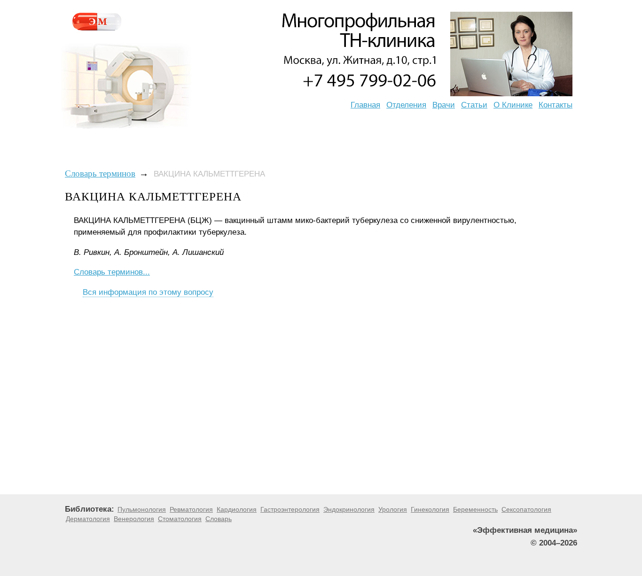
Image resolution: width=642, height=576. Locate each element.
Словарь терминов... (112, 272)
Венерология (134, 518)
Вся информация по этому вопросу (148, 292)
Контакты (555, 104)
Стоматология (180, 518)
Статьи (474, 104)
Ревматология (191, 509)
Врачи (443, 104)
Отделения (406, 104)
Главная (365, 104)
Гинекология (430, 509)
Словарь (218, 518)
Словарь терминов (100, 173)
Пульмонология (141, 509)
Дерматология (88, 518)
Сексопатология (526, 509)
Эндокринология (349, 509)
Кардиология (237, 509)
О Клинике (512, 104)
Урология (392, 509)
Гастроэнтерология (290, 509)
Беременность (475, 509)
